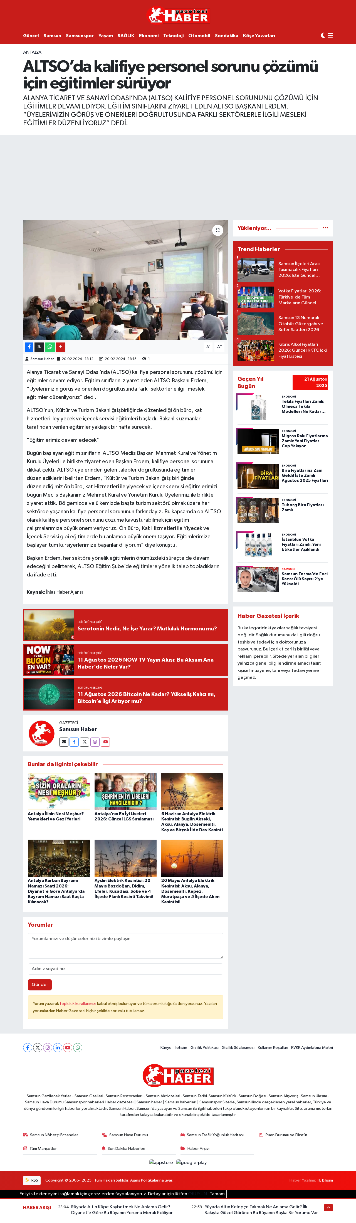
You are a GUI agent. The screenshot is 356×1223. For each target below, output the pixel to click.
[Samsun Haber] (41, 733)
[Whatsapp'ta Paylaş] (50, 347)
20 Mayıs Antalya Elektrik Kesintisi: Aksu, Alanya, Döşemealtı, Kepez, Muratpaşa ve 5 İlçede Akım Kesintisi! (190, 891)
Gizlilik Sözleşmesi (238, 1048)
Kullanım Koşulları (273, 1048)
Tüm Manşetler (43, 1148)
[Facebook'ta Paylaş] (29, 347)
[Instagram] (95, 742)
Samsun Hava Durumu (128, 1135)
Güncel (31, 35)
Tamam (217, 1194)
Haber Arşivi (198, 1148)
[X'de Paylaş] (39, 347)
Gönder (40, 984)
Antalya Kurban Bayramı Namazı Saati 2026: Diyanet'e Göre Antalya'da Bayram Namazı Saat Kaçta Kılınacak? (56, 891)
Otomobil (199, 35)
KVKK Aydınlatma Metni (312, 1048)
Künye (166, 1048)
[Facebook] (74, 742)
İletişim (181, 1048)
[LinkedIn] (57, 1047)
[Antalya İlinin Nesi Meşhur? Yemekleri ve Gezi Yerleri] (59, 791)
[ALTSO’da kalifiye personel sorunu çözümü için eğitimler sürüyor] (125, 280)
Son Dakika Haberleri (126, 1148)
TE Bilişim (325, 1180)
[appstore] (161, 1162)
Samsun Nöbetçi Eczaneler (54, 1135)
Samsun (52, 35)
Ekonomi (149, 35)
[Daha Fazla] (60, 347)
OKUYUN (197, 1194)
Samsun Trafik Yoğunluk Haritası (215, 1135)
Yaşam (105, 35)
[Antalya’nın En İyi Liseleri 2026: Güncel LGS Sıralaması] (126, 791)
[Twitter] (84, 742)
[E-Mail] (63, 742)
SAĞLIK (126, 35)
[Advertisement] (178, 176)
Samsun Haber (42, 359)
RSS (34, 1180)
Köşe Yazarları (259, 35)
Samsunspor (80, 35)
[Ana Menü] (330, 36)
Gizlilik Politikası (205, 1048)
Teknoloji (173, 35)
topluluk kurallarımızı (78, 1004)
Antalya (32, 52)
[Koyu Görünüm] (323, 35)
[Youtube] (105, 742)
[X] (37, 1047)
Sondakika (226, 35)
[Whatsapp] (77, 1047)
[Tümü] (325, 228)
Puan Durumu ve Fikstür (286, 1135)
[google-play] (191, 1162)
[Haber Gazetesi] (178, 15)
